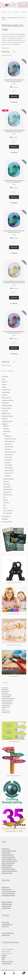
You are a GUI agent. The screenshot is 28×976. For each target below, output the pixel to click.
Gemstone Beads (6, 392)
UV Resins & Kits (6, 712)
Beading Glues (5, 689)
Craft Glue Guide (6, 853)
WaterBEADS (5, 519)
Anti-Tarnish (5, 687)
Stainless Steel (5, 707)
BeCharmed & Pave (9, 470)
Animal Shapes (6, 431)
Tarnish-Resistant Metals (8, 869)
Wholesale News (6, 908)
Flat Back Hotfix (7, 486)
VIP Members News (7, 904)
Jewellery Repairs (6, 963)
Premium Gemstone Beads (8, 698)
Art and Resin (5, 376)
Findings (4, 387)
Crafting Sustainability (8, 855)
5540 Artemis (8, 449)
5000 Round (6, 426)
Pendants (5, 500)
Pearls (4, 497)
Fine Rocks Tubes (9, 473)
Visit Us (4, 957)
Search (14, 973)
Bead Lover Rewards (7, 902)
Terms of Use (5, 926)
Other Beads (8, 475)
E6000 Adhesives (6, 691)
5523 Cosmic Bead (9, 446)
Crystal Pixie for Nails (8, 479)
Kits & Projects (5, 402)
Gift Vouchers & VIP (6, 397)
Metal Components (7, 494)
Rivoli (4, 505)
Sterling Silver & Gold (7, 421)
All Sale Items (5, 887)
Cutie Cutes (6, 481)
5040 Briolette (8, 436)
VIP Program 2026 (6, 906)
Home (5, 17)
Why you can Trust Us (7, 961)
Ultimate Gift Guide (7, 873)
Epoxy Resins (5, 693)
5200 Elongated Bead (10, 441)
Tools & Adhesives (6, 516)
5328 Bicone (6, 428)
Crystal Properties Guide (8, 857)
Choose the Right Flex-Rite (9, 851)
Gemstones (4, 395)
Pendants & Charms (6, 408)
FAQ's (3, 959)
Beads (15, 17)
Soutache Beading (6, 867)
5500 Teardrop (8, 444)
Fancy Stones (6, 484)
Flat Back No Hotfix (8, 489)
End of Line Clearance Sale (9, 891)
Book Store (4, 381)
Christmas (4, 384)
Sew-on (5, 508)
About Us (4, 955)
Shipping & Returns (7, 924)
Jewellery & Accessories (7, 400)
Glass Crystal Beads (6, 694)
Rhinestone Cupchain (7, 702)
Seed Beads (4, 418)
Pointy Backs (6, 502)
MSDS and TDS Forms (7, 865)
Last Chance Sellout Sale (8, 893)
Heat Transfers (6, 492)
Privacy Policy (5, 922)
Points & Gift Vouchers (8, 933)
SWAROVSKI (10, 17)
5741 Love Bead (8, 465)
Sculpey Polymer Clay (7, 703)
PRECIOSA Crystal (6, 413)
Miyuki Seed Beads (6, 696)
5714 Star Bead (8, 457)
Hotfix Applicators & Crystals (9, 861)
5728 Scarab (7, 462)
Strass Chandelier (7, 513)
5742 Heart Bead (8, 467)
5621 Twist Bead (8, 454)
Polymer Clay (5, 410)
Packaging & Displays (7, 405)
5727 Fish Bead (8, 460)
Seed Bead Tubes (6, 705)
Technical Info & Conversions (9, 871)
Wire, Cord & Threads (7, 521)
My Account (4, 973)
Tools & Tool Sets (6, 710)
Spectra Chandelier (7, 510)
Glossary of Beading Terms (9, 859)
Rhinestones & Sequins (7, 416)
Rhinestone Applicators (7, 700)
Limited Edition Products (8, 895)
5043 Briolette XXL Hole (10, 438)
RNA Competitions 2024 (8, 863)
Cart (22, 972)
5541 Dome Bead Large (10, 452)
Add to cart (14, 96)
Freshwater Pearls (6, 389)
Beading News (5, 849)
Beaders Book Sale (7, 889)
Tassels (4, 709)
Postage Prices (6, 935)
